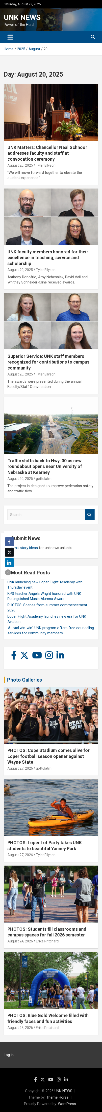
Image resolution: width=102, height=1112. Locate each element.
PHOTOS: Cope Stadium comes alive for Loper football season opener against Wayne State (48, 756)
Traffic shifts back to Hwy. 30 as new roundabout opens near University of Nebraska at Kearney (44, 466)
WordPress (67, 1104)
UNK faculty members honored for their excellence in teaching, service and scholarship (47, 257)
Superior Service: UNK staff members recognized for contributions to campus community (48, 362)
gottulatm (43, 479)
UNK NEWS (22, 17)
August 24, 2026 (20, 941)
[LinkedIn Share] (9, 562)
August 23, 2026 (20, 1028)
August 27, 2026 (20, 768)
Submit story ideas (22, 548)
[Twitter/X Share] (9, 552)
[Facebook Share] (9, 541)
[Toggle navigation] (10, 37)
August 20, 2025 (20, 165)
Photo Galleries (24, 680)
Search (90, 514)
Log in (9, 1055)
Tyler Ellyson (45, 165)
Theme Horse (57, 1097)
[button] (8, 572)
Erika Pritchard (47, 941)
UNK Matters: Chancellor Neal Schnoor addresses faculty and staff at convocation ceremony (47, 153)
